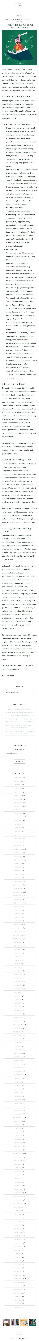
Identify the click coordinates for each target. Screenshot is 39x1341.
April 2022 (18, 964)
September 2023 (18, 903)
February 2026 (18, 799)
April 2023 (18, 921)
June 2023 (18, 913)
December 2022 (18, 935)
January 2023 (18, 931)
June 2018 (18, 1128)
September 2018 (18, 1117)
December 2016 (18, 1193)
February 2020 (18, 1057)
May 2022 (18, 960)
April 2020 (18, 1049)
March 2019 (18, 1096)
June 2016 (18, 1214)
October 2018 (18, 1114)
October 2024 (18, 856)
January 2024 (18, 888)
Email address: (19, 749)
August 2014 (18, 1293)
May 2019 (18, 1089)
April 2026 (18, 792)
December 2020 (18, 1021)
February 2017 (18, 1185)
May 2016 (18, 1218)
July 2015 (18, 1253)
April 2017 (18, 1178)
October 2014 (18, 1286)
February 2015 (18, 1271)
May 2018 (18, 1132)
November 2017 (18, 1153)
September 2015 (18, 1246)
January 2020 (18, 1060)
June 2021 (18, 999)
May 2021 (18, 1003)
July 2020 (18, 1039)
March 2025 (18, 838)
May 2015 (18, 1261)
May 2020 (18, 1046)
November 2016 (18, 1196)
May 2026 (18, 788)
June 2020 (18, 1042)
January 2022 (18, 974)
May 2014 (18, 1304)
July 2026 (18, 781)
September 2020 (18, 1032)
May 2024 (18, 874)
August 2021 (18, 992)
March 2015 (18, 1268)
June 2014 (18, 1300)
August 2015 (18, 1250)
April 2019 (18, 1092)
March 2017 (18, 1182)
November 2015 (18, 1239)
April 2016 (18, 1221)
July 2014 (18, 1296)
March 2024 (18, 881)
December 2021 (18, 978)
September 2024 (18, 860)
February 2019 (18, 1100)
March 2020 (18, 1053)
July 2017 (18, 1168)
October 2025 (18, 813)
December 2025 (18, 806)
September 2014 (18, 1289)
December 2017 (18, 1150)
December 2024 (18, 849)
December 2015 (18, 1236)
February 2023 (18, 928)
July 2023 (18, 910)
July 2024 (18, 867)
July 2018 (18, 1125)
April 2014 (18, 1307)
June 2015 (18, 1257)
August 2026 (18, 777)
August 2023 (18, 906)
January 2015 (18, 1275)
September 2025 (18, 817)
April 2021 (18, 1006)
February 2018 (18, 1142)
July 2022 (18, 953)
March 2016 (18, 1225)
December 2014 (18, 1278)
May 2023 (18, 917)
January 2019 (18, 1103)
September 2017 (18, 1160)
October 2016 (18, 1200)
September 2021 (18, 989)
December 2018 (18, 1107)
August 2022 (18, 949)
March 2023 (18, 924)
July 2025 (18, 824)
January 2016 (18, 1232)
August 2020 (18, 1035)
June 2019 (18, 1085)
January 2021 (18, 1017)
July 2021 (18, 996)
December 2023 (18, 892)
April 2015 (18, 1264)
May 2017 (18, 1175)
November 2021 (18, 981)
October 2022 (18, 942)
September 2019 (18, 1074)
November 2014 (18, 1282)
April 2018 (18, 1135)
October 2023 (18, 899)
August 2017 (18, 1164)
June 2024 (18, 870)
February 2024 (18, 885)
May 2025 (18, 831)
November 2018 (18, 1110)
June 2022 (18, 956)
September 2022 (18, 946)
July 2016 (18, 1210)
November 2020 (18, 1024)
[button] (19, 15)
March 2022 (18, 967)
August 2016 (18, 1207)
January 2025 (18, 845)
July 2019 (18, 1082)
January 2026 (18, 802)
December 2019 (18, 1064)
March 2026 (18, 795)
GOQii (19, 2)
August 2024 (18, 863)
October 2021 (18, 985)
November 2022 (18, 938)
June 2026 (18, 785)
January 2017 (18, 1189)
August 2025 (18, 820)
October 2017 (18, 1157)
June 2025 (18, 827)
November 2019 (18, 1067)
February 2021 (18, 1014)
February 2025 (18, 842)
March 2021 (18, 1010)
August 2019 (18, 1078)
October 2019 (18, 1071)
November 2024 (18, 853)
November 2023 (18, 895)
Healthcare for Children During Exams (20, 26)
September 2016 (18, 1203)
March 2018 (18, 1139)
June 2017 (18, 1171)
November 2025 (18, 810)
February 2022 (18, 971)
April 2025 (18, 835)
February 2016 (18, 1228)
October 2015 (18, 1243)
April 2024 (18, 878)
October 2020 (18, 1028)
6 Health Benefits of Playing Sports (19, 709)
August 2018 (18, 1121)
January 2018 (18, 1146)
